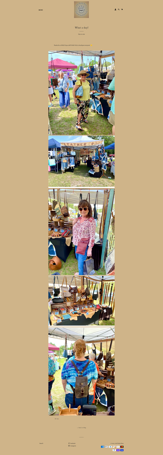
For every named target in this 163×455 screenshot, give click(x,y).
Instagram (73, 446)
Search (41, 443)
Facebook (72, 443)
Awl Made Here (119, 443)
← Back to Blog (81, 427)
